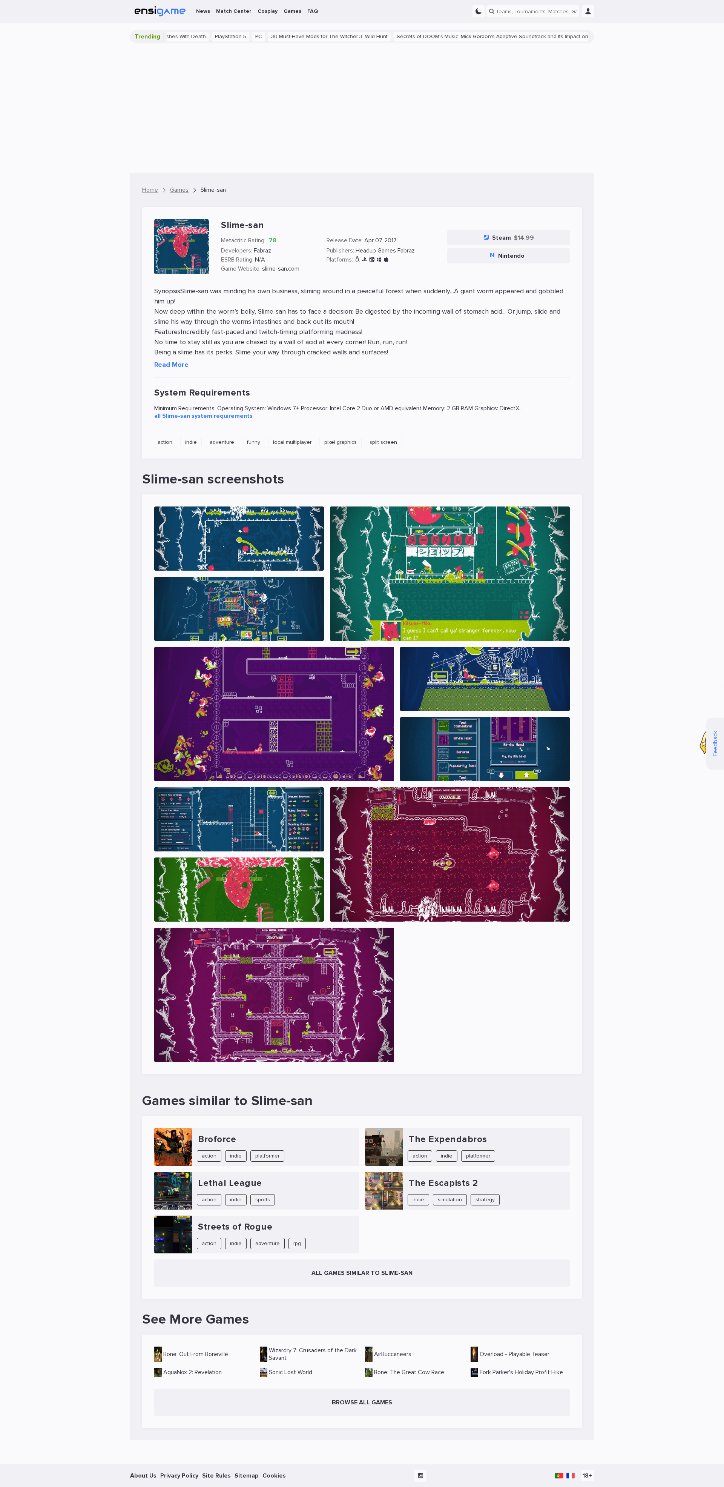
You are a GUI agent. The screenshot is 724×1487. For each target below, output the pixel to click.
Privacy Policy (179, 1475)
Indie (191, 442)
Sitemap (247, 1475)
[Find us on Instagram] (420, 1476)
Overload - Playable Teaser (514, 1354)
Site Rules (216, 1475)
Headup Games (376, 250)
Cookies (274, 1475)
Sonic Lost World (290, 1372)
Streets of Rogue (235, 1226)
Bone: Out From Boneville (195, 1354)
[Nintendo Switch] (371, 259)
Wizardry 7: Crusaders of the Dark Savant (313, 1354)
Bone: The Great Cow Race (409, 1372)
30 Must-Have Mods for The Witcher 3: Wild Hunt (261, 36)
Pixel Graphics (340, 442)
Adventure (222, 442)
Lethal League (230, 1183)
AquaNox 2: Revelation (192, 1372)
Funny (253, 442)
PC (190, 36)
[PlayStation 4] (364, 259)
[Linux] (357, 259)
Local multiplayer (292, 442)
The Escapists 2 (443, 1183)
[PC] (379, 259)
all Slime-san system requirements (203, 416)
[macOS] (386, 259)
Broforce (217, 1139)
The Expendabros (448, 1139)
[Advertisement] (362, 108)
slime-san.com (280, 268)
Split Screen (383, 442)
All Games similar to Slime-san (362, 1273)
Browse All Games (362, 1402)
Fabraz (262, 250)
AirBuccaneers (392, 1354)
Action (165, 442)
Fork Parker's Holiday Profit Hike (521, 1372)
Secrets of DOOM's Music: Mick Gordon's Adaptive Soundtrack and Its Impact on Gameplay (437, 36)
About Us (143, 1475)
